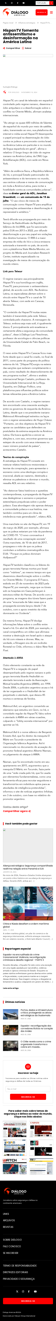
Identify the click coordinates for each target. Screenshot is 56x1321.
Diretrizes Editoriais (15, 1272)
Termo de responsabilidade (20, 1265)
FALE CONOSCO (12, 1246)
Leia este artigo (11, 988)
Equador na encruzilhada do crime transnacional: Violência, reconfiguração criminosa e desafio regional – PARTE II (24, 957)
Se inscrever (10, 1253)
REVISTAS (8, 1227)
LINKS (6, 1214)
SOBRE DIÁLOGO (12, 1239)
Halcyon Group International (25, 1316)
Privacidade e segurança (19, 1279)
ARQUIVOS (9, 1220)
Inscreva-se (41, 12)
